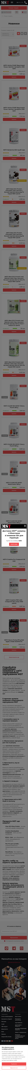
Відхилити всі (14, 1068)
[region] (14, 1058)
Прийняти (14, 1064)
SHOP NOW (14, 544)
